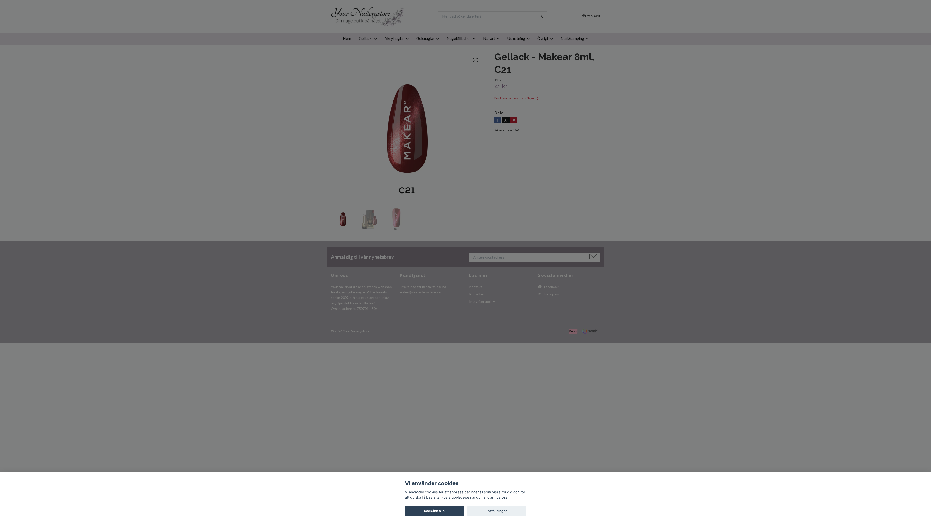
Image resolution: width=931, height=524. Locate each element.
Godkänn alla (434, 511)
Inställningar (497, 511)
